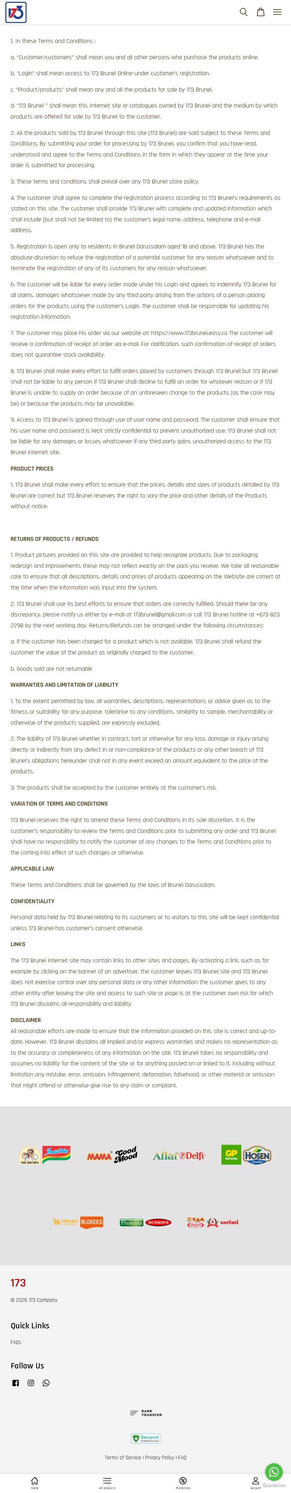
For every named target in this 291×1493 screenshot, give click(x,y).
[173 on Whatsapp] (46, 1386)
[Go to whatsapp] (274, 1472)
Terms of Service (123, 1457)
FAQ (182, 1457)
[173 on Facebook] (16, 1386)
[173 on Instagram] (31, 1386)
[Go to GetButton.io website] (274, 1485)
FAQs (16, 1342)
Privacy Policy (159, 1457)
